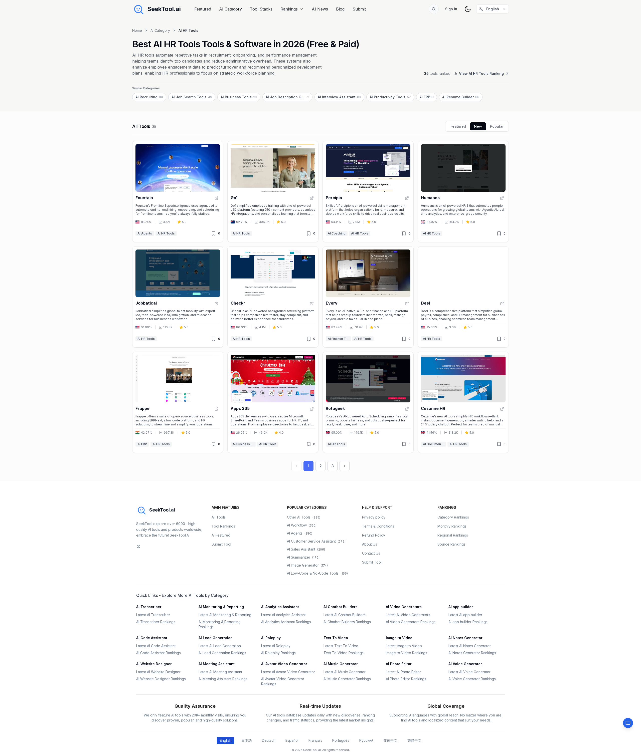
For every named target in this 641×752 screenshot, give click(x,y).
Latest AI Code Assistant (156, 646)
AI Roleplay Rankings (278, 653)
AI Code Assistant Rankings (158, 653)
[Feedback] (628, 723)
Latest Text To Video (341, 646)
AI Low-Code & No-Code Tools (317, 573)
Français (315, 740)
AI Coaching (337, 233)
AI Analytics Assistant (280, 607)
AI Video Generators (404, 607)
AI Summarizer (303, 557)
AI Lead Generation (216, 638)
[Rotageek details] (368, 402)
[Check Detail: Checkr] (311, 303)
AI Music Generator (341, 664)
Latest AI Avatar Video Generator (288, 672)
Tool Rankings (223, 526)
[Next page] (345, 466)
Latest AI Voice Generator (469, 672)
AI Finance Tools (339, 339)
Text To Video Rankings (344, 653)
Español (291, 740)
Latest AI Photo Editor (403, 672)
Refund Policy (373, 535)
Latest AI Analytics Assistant (283, 615)
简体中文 (390, 740)
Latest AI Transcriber (153, 615)
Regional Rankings (452, 535)
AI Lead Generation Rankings (222, 653)
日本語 (246, 740)
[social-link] (138, 546)
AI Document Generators (434, 444)
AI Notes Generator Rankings (472, 653)
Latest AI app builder (465, 615)
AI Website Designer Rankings (161, 679)
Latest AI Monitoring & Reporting (225, 615)
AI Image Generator (307, 565)
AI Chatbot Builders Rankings (347, 622)
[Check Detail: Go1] (311, 198)
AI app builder (460, 607)
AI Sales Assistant (306, 549)
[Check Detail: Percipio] (406, 198)
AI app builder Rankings (468, 622)
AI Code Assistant (151, 638)
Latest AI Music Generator (345, 672)
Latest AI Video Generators (408, 615)
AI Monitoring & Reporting (221, 607)
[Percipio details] (368, 191)
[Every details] (368, 296)
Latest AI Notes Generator (469, 646)
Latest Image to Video (404, 646)
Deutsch (268, 740)
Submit (359, 9)
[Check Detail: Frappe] (216, 408)
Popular (497, 126)
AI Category (230, 9)
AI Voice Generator (465, 664)
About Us (369, 544)
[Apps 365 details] (273, 402)
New (478, 126)
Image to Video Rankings (406, 653)
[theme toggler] (468, 9)
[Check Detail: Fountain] (216, 198)
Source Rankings (451, 544)
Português (340, 740)
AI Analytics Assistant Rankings (286, 622)
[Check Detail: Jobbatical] (216, 303)
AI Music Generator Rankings (347, 679)
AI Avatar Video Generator (284, 664)
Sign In (451, 9)
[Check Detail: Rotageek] (406, 408)
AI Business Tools (244, 444)
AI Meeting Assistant (217, 664)
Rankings (289, 9)
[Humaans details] (463, 191)
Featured (202, 9)
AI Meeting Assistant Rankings (223, 679)
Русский (366, 740)
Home (137, 30)
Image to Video (399, 638)
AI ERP (142, 444)
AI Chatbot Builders (341, 607)
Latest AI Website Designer (158, 672)
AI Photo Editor (399, 664)
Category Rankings (453, 517)
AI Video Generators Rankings (410, 622)
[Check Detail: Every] (406, 303)
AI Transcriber (149, 607)
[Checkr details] (273, 296)
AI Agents (144, 233)
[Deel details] (463, 296)
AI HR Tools (166, 233)
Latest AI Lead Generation (220, 646)
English (225, 740)
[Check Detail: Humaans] (502, 198)
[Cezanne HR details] (463, 402)
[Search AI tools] (434, 9)
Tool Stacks (261, 9)
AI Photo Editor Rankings (406, 679)
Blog (340, 9)
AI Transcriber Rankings (155, 622)
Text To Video (336, 638)
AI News (320, 9)
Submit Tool (221, 544)
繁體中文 (414, 740)
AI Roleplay (271, 638)
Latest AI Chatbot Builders (345, 615)
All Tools (219, 517)
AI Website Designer (154, 664)
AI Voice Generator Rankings (472, 679)
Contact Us (371, 553)
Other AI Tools (303, 517)
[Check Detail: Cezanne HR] (502, 408)
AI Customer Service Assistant (316, 541)
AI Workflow (301, 525)
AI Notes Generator (465, 638)
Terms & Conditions (378, 526)
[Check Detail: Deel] (502, 303)
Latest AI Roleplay (275, 646)
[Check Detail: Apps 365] (311, 408)
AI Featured (221, 535)
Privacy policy (373, 517)
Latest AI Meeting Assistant (220, 672)
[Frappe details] (177, 402)
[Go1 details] (273, 191)
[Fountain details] (177, 191)
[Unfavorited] (213, 233)
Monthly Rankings (451, 526)
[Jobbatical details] (177, 296)
